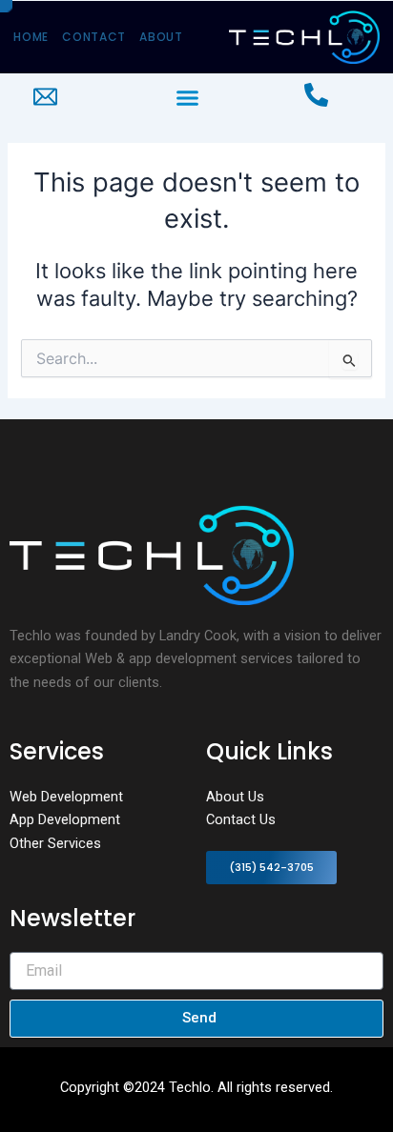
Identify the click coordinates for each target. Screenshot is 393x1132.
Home (31, 37)
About (161, 37)
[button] (188, 98)
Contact (94, 37)
